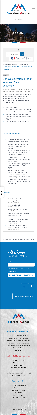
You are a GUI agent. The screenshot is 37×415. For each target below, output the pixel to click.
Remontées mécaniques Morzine (18, 340)
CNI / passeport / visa (18, 385)
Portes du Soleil (18, 348)
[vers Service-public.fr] (21, 59)
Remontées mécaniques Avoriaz (18, 343)
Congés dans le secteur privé (18, 209)
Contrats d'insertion (14, 205)
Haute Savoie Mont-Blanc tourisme (18, 345)
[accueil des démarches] (18, 50)
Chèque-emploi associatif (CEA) (17, 114)
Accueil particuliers (11, 64)
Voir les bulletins (24, 296)
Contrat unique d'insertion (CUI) (17, 121)
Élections (18, 392)
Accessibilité (18, 19)
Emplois (11, 407)
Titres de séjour (18, 395)
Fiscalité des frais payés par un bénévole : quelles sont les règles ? (19, 165)
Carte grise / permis (19, 397)
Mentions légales (22, 407)
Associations (24, 64)
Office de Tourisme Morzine (18, 335)
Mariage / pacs (18, 387)
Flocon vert (18, 350)
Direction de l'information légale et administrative (19, 239)
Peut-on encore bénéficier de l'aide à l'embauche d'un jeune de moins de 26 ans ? (19, 181)
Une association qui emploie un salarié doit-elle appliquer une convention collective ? (19, 152)
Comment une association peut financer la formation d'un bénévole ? (19, 146)
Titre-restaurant (11, 107)
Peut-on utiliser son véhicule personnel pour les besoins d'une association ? (19, 159)
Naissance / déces (18, 390)
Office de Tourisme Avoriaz (18, 338)
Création (14, 409)
